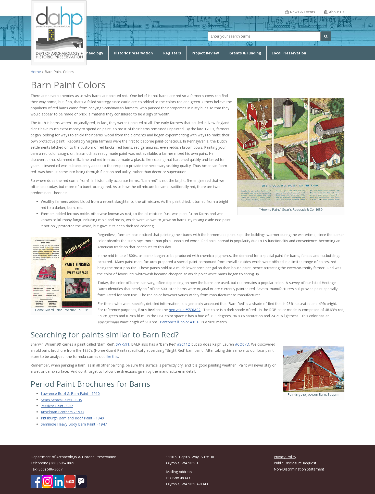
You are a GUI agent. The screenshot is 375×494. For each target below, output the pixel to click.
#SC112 (183, 344)
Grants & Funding (245, 53)
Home (36, 71)
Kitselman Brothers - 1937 (62, 411)
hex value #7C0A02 (185, 309)
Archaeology (91, 53)
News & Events (302, 11)
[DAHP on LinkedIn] (58, 481)
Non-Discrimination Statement (299, 469)
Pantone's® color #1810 (180, 322)
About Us (336, 11)
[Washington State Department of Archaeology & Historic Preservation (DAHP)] (59, 32)
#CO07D (242, 344)
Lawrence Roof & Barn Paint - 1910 (70, 393)
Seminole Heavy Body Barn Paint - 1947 (74, 424)
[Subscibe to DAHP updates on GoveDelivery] (81, 481)
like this (112, 356)
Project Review (205, 53)
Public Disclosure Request (295, 463)
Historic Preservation (133, 53)
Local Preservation (289, 53)
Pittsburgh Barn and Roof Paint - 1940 (72, 418)
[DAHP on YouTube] (70, 481)
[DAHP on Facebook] (36, 481)
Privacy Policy (285, 456)
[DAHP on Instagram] (47, 481)
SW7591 (122, 344)
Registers (172, 53)
